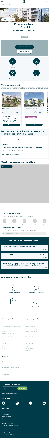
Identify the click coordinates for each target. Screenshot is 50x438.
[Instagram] (17, 403)
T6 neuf (3, 352)
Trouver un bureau (29, 352)
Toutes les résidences (6, 370)
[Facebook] (3, 403)
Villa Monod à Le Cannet (7, 331)
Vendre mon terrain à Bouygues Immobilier (10, 367)
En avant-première (8, 319)
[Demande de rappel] (45, 434)
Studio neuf (4, 343)
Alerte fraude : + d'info (6, 412)
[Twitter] (30, 403)
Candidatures (28, 345)
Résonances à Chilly (6, 329)
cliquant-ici (13, 89)
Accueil (2, 4)
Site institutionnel (29, 348)
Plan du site (4, 427)
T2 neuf (3, 345)
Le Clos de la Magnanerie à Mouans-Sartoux (11, 326)
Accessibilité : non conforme (7, 423)
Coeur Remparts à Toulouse (7, 328)
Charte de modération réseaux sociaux (10, 425)
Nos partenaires (28, 353)
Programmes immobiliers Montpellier (32, 329)
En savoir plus (11, 124)
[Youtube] (44, 403)
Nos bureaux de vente (6, 374)
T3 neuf (3, 346)
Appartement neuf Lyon (30, 326)
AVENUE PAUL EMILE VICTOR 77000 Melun (24, 30)
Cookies (3, 418)
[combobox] (25, 233)
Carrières (27, 346)
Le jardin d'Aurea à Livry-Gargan (8, 333)
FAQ (3, 372)
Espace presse (28, 350)
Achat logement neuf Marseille (31, 328)
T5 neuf (3, 350)
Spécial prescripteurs (29, 343)
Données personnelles (6, 416)
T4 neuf (3, 348)
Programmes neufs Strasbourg (31, 331)
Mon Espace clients (6, 369)
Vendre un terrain (5, 365)
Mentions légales (5, 414)
